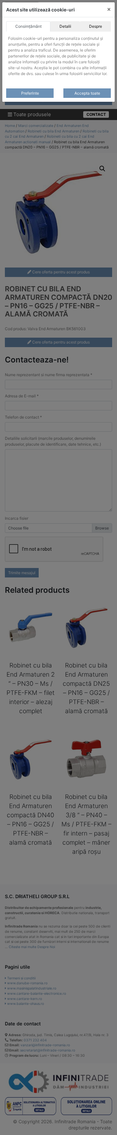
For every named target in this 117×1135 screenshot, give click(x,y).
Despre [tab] (95, 26)
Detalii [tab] (65, 26)
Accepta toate (87, 93)
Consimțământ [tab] (28, 26)
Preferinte (30, 93)
